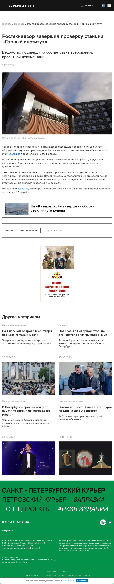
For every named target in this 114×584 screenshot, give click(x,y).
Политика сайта (67, 581)
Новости (63, 325)
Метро (9, 230)
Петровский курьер (34, 500)
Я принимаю (82, 581)
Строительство (54, 230)
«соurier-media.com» (40, 540)
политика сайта (31, 575)
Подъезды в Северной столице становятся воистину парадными (83, 333)
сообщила (14, 154)
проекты (28, 509)
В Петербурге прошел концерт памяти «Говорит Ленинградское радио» (26, 410)
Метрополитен (29, 230)
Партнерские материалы (14, 325)
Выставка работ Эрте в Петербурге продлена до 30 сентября (85, 409)
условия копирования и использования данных (67, 575)
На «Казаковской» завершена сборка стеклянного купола (62, 208)
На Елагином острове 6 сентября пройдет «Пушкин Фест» (27, 333)
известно (23, 188)
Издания (7, 530)
